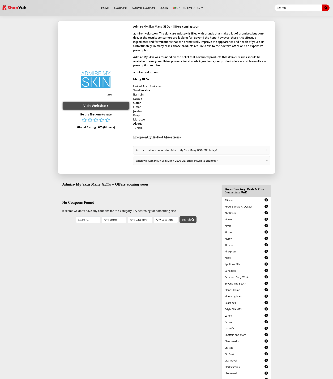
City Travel (246, 360)
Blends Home (246, 290)
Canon (246, 315)
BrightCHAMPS (246, 309)
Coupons (120, 8)
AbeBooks (246, 213)
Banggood (246, 270)
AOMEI (246, 258)
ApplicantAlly (246, 264)
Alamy (246, 238)
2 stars (90, 120)
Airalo (246, 225)
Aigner (246, 219)
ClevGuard (246, 373)
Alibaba (246, 245)
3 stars (96, 120)
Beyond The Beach (246, 283)
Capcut (246, 322)
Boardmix (246, 302)
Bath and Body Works (246, 277)
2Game (246, 200)
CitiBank (246, 354)
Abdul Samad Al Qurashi (246, 206)
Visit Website (95, 105)
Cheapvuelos (246, 341)
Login (164, 8)
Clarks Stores (246, 367)
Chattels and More (246, 335)
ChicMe (246, 347)
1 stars (84, 120)
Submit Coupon (143, 8)
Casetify (246, 328)
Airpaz (246, 232)
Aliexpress (246, 251)
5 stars (107, 120)
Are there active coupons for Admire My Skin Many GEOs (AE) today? (202, 150)
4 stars (101, 120)
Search (186, 220)
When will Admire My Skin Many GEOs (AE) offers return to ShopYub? (202, 160)
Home (105, 8)
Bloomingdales (246, 296)
